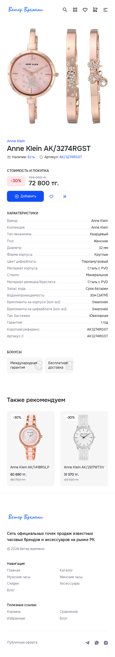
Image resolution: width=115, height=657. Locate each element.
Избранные (16, 618)
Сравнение (69, 611)
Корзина (14, 611)
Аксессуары (70, 583)
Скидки (13, 583)
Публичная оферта (22, 642)
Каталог (66, 570)
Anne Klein (16, 141)
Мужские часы (18, 577)
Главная (13, 570)
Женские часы (71, 577)
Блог (11, 590)
